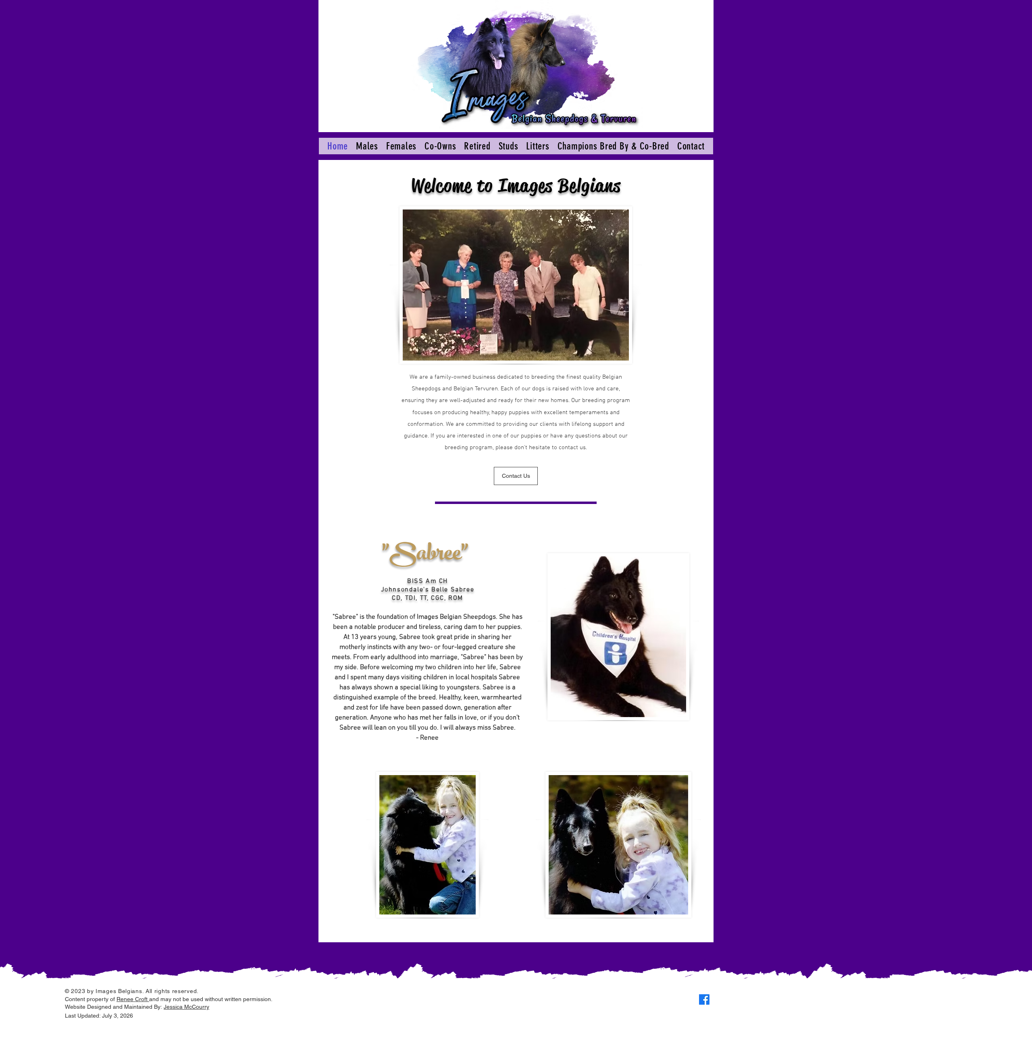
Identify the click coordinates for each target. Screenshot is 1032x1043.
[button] (367, 146)
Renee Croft (133, 999)
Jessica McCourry (186, 1007)
